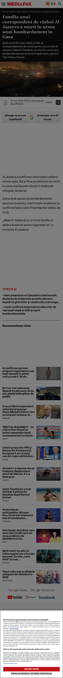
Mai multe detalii (14, 628)
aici (31, 639)
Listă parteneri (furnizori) (10, 663)
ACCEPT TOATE (31, 669)
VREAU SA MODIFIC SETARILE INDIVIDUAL (31, 673)
